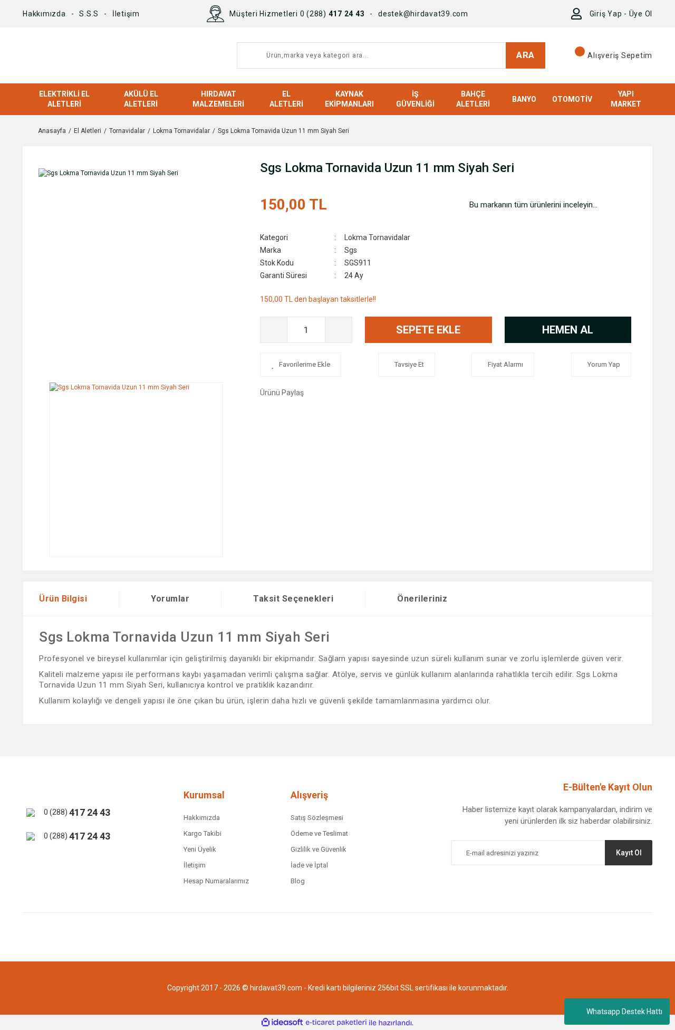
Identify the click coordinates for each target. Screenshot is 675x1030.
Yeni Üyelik (200, 849)
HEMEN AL (567, 329)
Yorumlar (170, 599)
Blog (298, 881)
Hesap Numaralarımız (216, 881)
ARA (525, 55)
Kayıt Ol (629, 852)
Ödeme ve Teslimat (319, 833)
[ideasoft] (282, 1023)
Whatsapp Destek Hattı (624, 1011)
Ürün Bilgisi (63, 599)
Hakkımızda (44, 13)
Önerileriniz (422, 599)
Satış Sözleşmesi (317, 818)
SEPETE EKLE (428, 329)
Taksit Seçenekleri (293, 599)
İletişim (126, 13)
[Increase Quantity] (338, 329)
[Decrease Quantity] (274, 329)
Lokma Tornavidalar (377, 237)
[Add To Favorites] (300, 364)
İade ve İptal (309, 865)
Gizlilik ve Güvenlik (318, 849)
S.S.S (89, 13)
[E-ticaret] (336, 1022)
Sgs (350, 250)
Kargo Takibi (202, 833)
